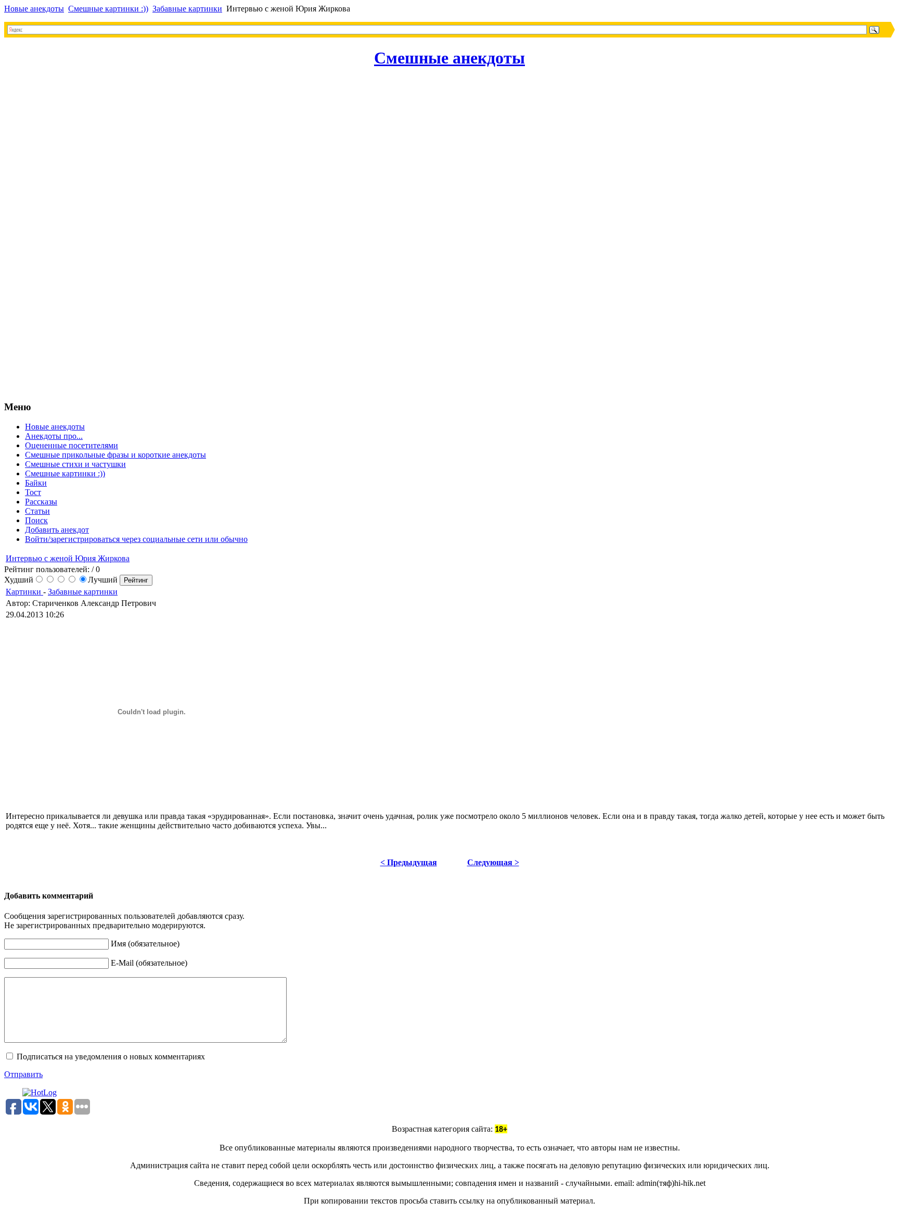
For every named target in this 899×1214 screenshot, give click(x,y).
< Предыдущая (408, 862)
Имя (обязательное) (145, 943)
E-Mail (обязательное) (149, 962)
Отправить (23, 1074)
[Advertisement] (45, 235)
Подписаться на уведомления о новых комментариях (111, 1056)
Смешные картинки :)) (108, 8)
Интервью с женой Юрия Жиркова (68, 558)
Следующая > (493, 862)
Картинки (24, 591)
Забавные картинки (187, 8)
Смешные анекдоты (449, 57)
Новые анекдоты (34, 8)
